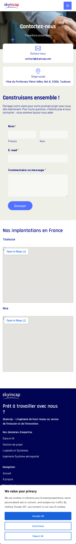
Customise (38, 525)
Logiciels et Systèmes (15, 450)
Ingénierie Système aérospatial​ (21, 456)
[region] (38, 514)
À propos (8, 479)
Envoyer (20, 206)
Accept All (38, 515)
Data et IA (8, 438)
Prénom (12, 141)
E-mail (13, 150)
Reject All (38, 536)
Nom (42, 141)
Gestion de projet (13, 444)
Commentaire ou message (27, 170)
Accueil (7, 473)
